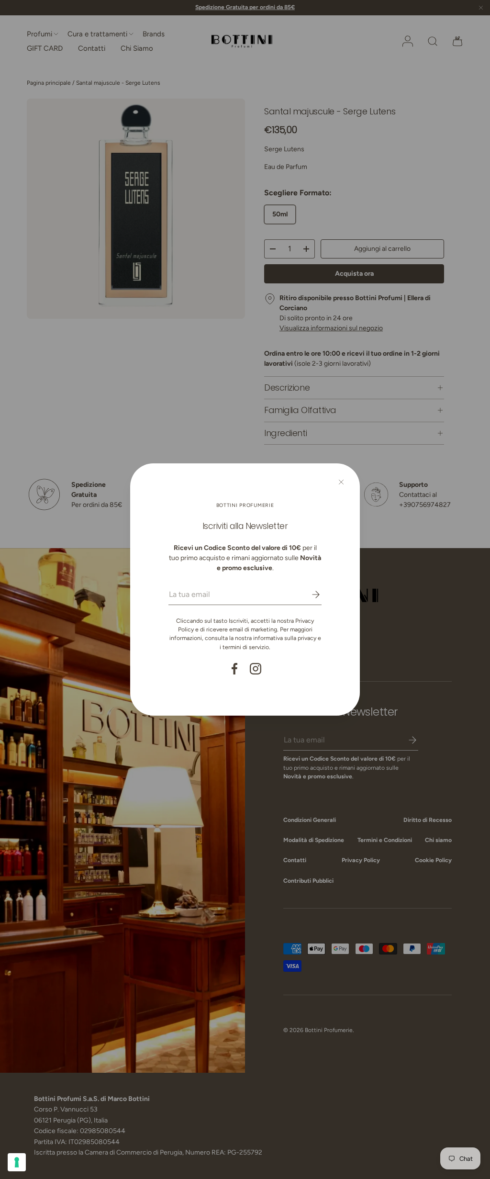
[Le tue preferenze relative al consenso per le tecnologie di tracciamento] (17, 1162)
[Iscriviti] (309, 594)
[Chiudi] (341, 482)
